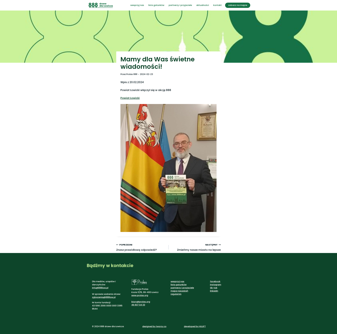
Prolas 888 (131, 74)
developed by (191, 326)
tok (215, 287)
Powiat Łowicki (130, 98)
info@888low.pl (100, 287)
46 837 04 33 (138, 304)
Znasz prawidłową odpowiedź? (136, 247)
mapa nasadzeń (179, 290)
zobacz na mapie (237, 5)
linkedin (214, 290)
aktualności (202, 5)
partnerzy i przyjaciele (180, 5)
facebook (215, 281)
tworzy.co (161, 326)
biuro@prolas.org (140, 301)
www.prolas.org (139, 295)
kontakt (217, 5)
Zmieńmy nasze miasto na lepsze (199, 247)
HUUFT (202, 326)
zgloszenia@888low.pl (104, 297)
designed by (148, 326)
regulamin (176, 294)
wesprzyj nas (137, 5)
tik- (212, 287)
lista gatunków (156, 5)
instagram (215, 284)
